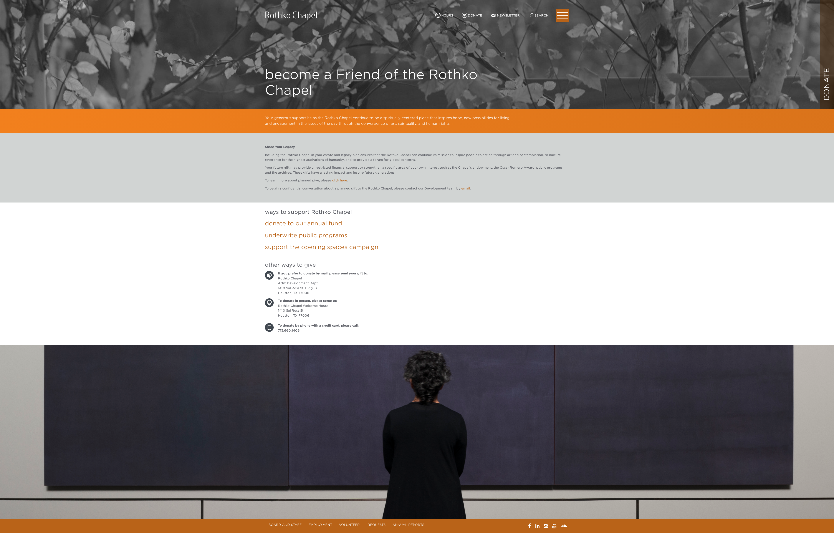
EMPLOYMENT (320, 524)
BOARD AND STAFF (285, 524)
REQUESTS (377, 524)
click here (339, 180)
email (465, 188)
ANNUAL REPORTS (408, 524)
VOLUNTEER (350, 524)
